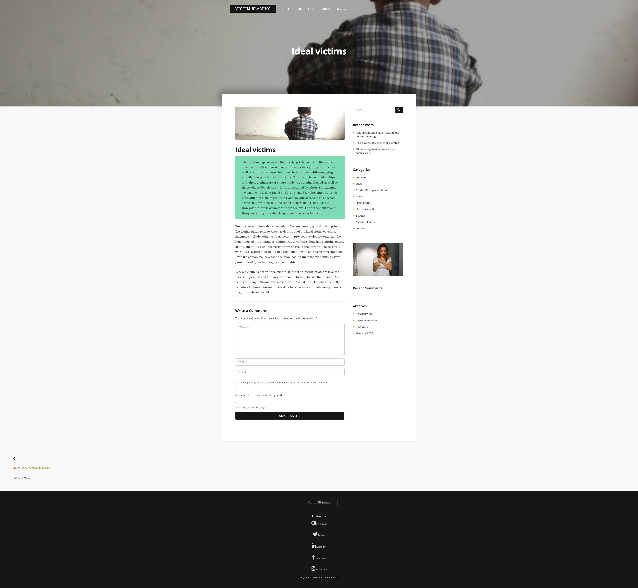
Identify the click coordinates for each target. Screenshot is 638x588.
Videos (326, 8)
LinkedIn (321, 546)
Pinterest (321, 524)
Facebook (320, 558)
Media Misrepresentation (372, 190)
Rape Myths (363, 202)
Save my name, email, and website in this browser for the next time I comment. (283, 382)
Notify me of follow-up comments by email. (258, 395)
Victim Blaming (253, 9)
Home (286, 8)
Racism (360, 196)
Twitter (321, 535)
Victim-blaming (366, 222)
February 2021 (365, 313)
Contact (341, 8)
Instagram (321, 569)
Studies (312, 8)
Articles (361, 177)
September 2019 (366, 320)
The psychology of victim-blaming (377, 142)
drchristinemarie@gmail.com (31, 467)
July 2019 (362, 326)
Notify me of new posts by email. (253, 407)
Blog (298, 8)
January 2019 (364, 333)
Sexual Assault (365, 209)
